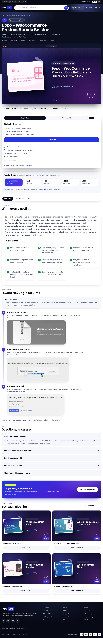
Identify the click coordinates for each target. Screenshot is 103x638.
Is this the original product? (15, 436)
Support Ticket (26, 420)
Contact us (67, 617)
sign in (46, 189)
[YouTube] (13, 621)
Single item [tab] (25, 118)
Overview (7, 198)
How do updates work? (13, 458)
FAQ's (65, 611)
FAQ (29, 198)
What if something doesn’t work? (17, 473)
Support (26, 108)
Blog (64, 620)
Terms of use (88, 611)
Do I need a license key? (13, 465)
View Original (11, 108)
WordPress (47, 611)
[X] (17, 621)
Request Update (59, 108)
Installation (19, 198)
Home (3, 15)
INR (99, 1)
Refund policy (88, 614)
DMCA (86, 620)
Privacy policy (88, 617)
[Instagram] (8, 621)
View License (41, 108)
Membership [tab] (67, 118)
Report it (29, 165)
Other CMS (47, 614)
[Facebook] (3, 621)
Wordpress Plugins (24, 15)
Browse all (92, 506)
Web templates (48, 617)
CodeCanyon (11, 15)
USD (94, 1)
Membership (47, 620)
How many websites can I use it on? (18, 450)
